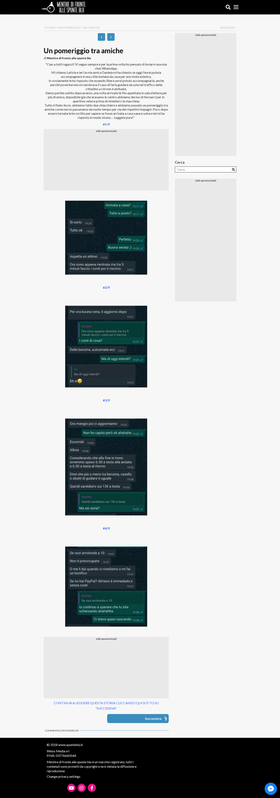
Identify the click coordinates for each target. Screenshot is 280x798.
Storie (50, 27)
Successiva (153, 718)
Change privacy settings (63, 776)
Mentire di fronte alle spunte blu (69, 58)
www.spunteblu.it (70, 745)
